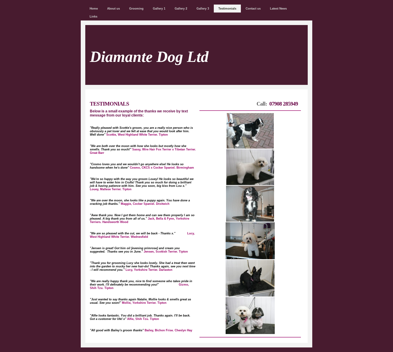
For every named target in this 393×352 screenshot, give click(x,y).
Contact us (253, 8)
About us (113, 8)
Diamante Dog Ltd (149, 56)
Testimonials (227, 8)
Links (93, 16)
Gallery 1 (159, 8)
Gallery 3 (202, 8)
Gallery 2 (181, 8)
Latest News (278, 8)
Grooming (136, 8)
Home (94, 8)
